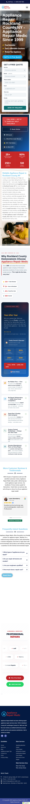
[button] (27, 7)
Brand (8, 73)
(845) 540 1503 (16, 684)
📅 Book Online (15, 372)
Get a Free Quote (16, 678)
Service (6, 67)
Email (5, 85)
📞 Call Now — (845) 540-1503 (15, 366)
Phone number (7, 79)
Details (5, 98)
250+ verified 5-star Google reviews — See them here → (15, 335)
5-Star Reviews (9, 282)
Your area (6, 92)
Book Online (16, 129)
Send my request (15, 108)
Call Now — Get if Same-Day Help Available (14, 121)
